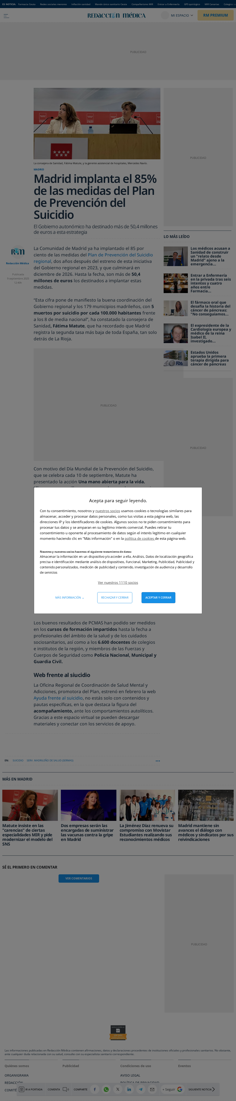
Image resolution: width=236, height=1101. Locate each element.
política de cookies (140, 538)
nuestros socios (107, 510)
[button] (118, 582)
